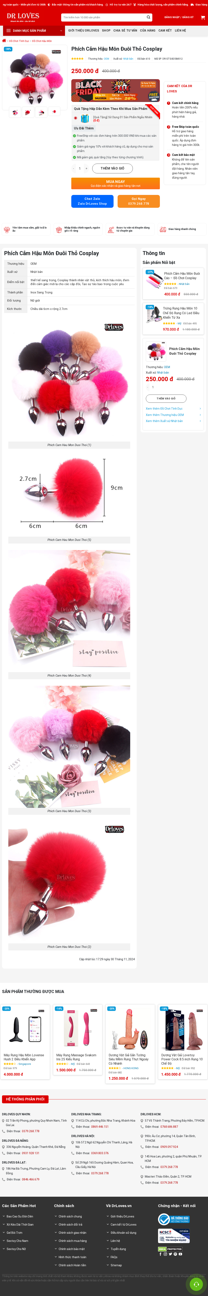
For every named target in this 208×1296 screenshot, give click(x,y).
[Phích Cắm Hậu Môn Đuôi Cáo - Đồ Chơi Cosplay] (155, 280)
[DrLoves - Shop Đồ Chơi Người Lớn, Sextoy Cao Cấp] (23, 17)
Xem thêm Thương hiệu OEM (165, 414)
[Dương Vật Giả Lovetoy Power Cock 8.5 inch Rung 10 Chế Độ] (182, 1029)
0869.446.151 (100, 1126)
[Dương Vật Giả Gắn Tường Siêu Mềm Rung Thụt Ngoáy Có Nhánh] (130, 1029)
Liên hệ (180, 30)
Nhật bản (128, 58)
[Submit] (148, 17)
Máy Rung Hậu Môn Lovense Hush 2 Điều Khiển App (24, 1057)
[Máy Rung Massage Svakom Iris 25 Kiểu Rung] (77, 1029)
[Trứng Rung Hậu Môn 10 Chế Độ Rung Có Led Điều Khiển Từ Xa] (154, 314)
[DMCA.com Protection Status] (170, 1249)
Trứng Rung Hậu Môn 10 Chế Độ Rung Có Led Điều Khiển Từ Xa (181, 312)
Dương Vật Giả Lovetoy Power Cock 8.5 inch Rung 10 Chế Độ (182, 1059)
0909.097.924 (169, 1146)
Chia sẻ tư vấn (125, 30)
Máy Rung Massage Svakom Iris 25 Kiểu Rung (76, 1057)
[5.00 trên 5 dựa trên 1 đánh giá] (77, 58)
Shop (106, 30)
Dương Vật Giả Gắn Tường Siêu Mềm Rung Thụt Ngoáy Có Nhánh (128, 1059)
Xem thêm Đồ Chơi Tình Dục (164, 408)
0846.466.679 (30, 1179)
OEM (106, 58)
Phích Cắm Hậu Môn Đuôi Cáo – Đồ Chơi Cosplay (182, 275)
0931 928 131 (30, 1153)
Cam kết (165, 30)
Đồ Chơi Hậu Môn (42, 41)
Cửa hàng (147, 30)
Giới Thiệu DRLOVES (83, 30)
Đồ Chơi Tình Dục (19, 41)
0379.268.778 (30, 1131)
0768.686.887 (169, 1126)
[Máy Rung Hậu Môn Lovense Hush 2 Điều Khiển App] (25, 1029)
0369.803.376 (100, 1153)
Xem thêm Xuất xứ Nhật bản (164, 421)
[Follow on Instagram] (165, 1254)
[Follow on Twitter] (170, 1254)
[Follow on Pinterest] (175, 1254)
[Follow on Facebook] (160, 1254)
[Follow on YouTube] (180, 1254)
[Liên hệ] (196, 1284)
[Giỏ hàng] (202, 17)
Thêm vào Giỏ (113, 168)
